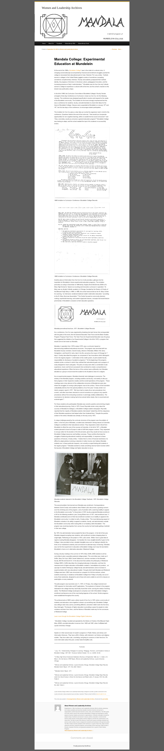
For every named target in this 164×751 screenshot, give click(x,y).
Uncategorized (71, 699)
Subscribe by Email (83, 43)
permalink (105, 699)
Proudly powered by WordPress (82, 746)
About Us (51, 43)
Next (120, 49)
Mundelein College (75, 70)
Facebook (59, 43)
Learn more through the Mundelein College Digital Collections (73, 616)
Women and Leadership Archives (62, 7)
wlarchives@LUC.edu (101, 694)
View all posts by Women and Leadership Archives (79, 730)
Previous (114, 49)
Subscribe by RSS (70, 43)
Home (43, 43)
